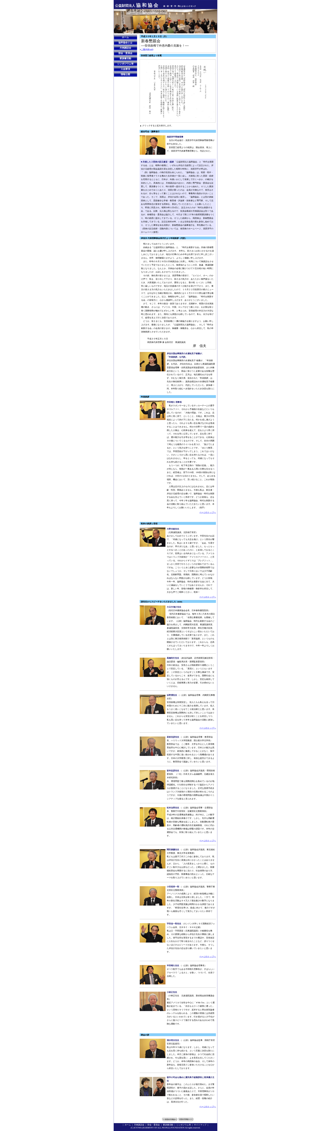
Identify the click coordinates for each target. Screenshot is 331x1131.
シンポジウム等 (125, 63)
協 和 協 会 (136, 5)
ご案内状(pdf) (147, 49)
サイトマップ (200, 1125)
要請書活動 (125, 58)
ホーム (125, 37)
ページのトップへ (207, 512)
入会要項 (125, 69)
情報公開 (125, 74)
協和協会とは (125, 42)
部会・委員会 (125, 53)
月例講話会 (125, 48)
